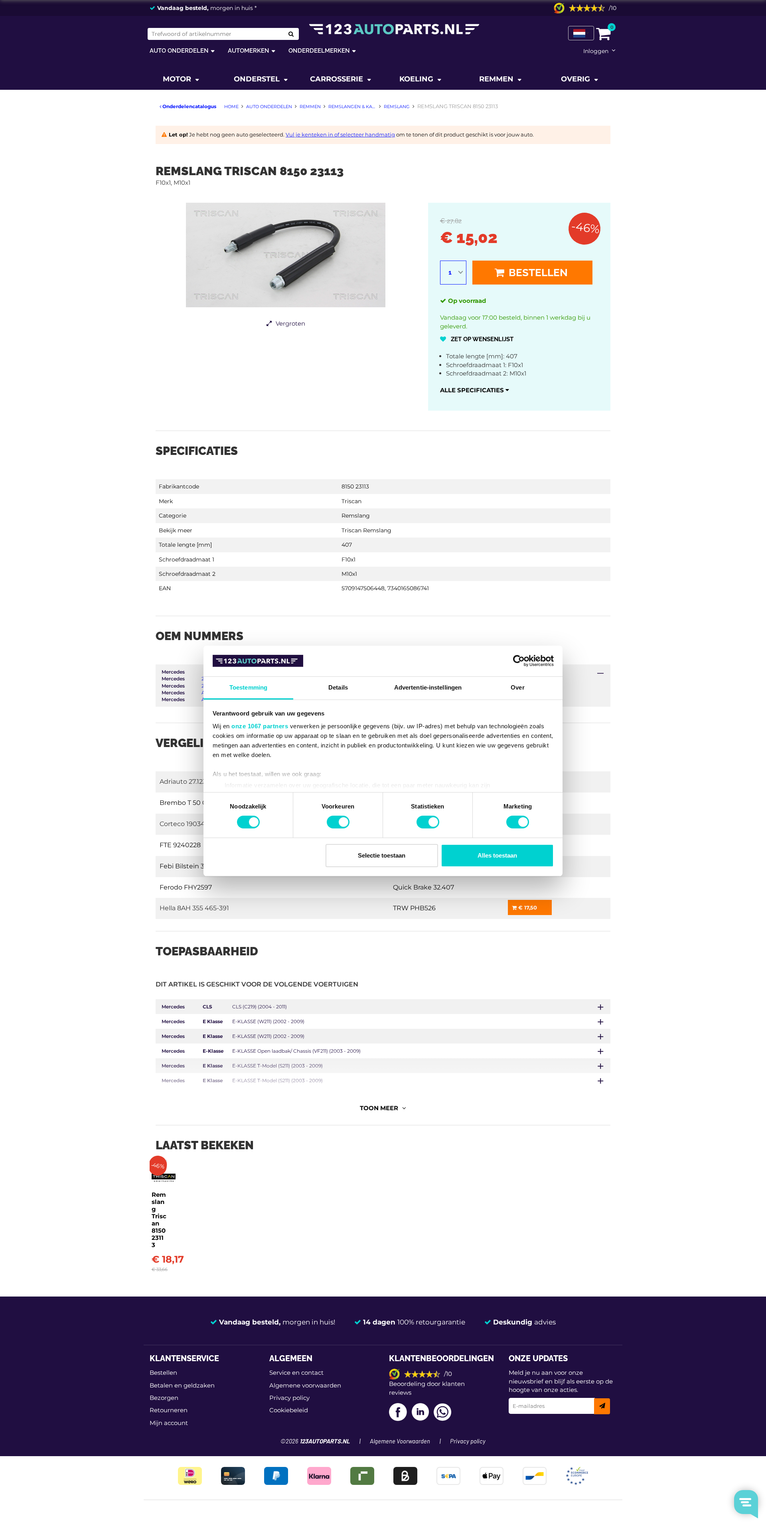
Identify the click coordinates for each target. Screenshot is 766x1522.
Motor (178, 79)
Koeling (417, 79)
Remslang (356, 515)
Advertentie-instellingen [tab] (428, 687)
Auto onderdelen (179, 50)
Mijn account (169, 1423)
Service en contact (296, 1372)
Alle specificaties (472, 390)
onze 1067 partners (259, 726)
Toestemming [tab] (248, 687)
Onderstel (258, 79)
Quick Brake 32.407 (423, 887)
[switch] (338, 822)
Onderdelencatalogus (188, 106)
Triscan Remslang (366, 530)
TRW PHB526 (414, 908)
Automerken (248, 50)
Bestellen (537, 273)
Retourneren (169, 1410)
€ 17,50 (527, 907)
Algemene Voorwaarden (400, 1442)
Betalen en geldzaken (182, 1385)
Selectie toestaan (381, 855)
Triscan (351, 501)
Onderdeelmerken (319, 50)
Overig (576, 79)
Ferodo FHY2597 (186, 887)
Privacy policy (289, 1397)
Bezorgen (164, 1397)
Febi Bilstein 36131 (188, 866)
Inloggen (595, 51)
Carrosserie (337, 79)
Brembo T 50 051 (186, 802)
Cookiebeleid (288, 1410)
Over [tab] (517, 687)
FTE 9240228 (180, 845)
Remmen (497, 79)
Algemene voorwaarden (305, 1385)
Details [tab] (338, 687)
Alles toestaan (497, 855)
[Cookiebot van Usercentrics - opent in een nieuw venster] (519, 661)
